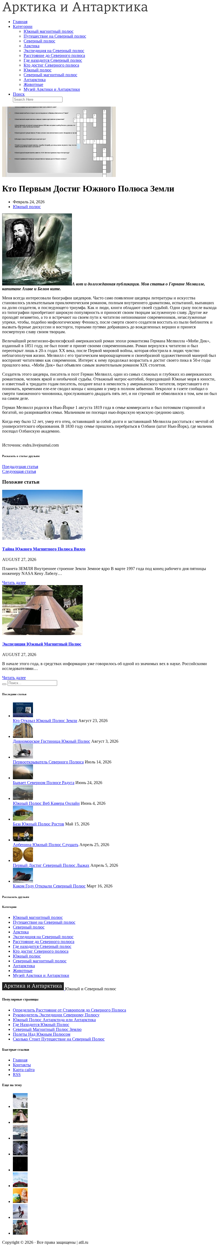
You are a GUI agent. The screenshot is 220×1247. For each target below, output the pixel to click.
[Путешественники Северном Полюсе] (20, 1233)
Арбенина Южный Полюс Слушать (45, 844)
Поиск (19, 94)
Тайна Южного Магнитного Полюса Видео (43, 549)
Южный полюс (38, 70)
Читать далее (14, 582)
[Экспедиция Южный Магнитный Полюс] (42, 633)
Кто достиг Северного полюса (51, 65)
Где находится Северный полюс (53, 60)
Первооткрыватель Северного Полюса (48, 762)
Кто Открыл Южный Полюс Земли (45, 720)
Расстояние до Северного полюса (54, 55)
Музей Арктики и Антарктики (52, 89)
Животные (33, 84)
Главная (20, 21)
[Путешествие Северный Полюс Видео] (20, 1185)
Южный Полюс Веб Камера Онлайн (46, 803)
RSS (17, 1074)
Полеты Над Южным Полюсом (41, 1034)
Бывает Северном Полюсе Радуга (43, 782)
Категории (22, 26)
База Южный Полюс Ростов (38, 824)
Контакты (22, 1065)
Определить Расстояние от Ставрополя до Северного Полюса (69, 1010)
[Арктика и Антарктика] (75, 12)
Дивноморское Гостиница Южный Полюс (51, 741)
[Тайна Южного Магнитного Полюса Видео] (42, 538)
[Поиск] (4, 684)
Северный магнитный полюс (50, 75)
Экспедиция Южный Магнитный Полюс (41, 644)
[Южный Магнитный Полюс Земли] (20, 1154)
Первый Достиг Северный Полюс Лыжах (51, 865)
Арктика (31, 46)
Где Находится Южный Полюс (41, 1024)
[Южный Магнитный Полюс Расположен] (20, 1170)
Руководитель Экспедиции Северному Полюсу (56, 1015)
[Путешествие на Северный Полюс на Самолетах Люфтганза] (20, 1217)
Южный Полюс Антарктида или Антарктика (54, 1019)
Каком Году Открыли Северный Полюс (49, 886)
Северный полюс (39, 41)
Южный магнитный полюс (49, 31)
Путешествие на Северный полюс (55, 36)
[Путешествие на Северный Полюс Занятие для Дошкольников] (20, 1201)
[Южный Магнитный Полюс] (20, 1138)
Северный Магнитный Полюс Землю (47, 1029)
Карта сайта (24, 1069)
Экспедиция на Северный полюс (54, 50)
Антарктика (35, 79)
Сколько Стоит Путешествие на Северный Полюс (59, 1039)
